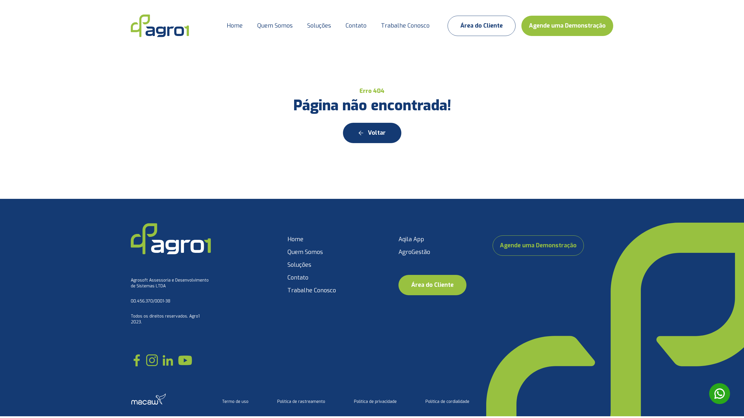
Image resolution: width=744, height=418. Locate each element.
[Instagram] (152, 360)
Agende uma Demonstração (567, 26)
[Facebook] (137, 360)
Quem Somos (275, 26)
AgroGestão (414, 252)
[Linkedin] (167, 360)
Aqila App (411, 239)
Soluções (319, 26)
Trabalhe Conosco (405, 26)
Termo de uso (235, 401)
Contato (356, 26)
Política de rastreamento (301, 401)
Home (235, 26)
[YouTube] (185, 360)
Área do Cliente (481, 26)
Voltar (377, 133)
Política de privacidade (375, 401)
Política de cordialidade (447, 401)
